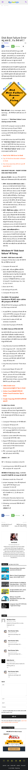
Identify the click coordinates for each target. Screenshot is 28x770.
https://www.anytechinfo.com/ (14, 544)
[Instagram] (7, 760)
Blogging (3, 593)
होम (2, 5)
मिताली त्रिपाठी (6, 43)
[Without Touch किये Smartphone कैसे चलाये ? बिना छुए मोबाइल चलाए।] (5, 598)
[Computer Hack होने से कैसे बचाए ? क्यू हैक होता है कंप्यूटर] (5, 605)
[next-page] (5, 611)
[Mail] (16, 760)
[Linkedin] (12, 760)
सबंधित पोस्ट (4, 564)
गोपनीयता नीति (13, 765)
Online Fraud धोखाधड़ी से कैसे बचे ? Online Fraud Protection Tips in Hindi (13, 393)
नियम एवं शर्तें (23, 765)
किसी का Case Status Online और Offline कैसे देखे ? (21, 526)
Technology (4, 571)
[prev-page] (2, 611)
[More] (23, 46)
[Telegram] (20, 760)
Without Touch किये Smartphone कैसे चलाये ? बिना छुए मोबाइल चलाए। (17, 598)
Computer (4, 579)
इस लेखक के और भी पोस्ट (14, 564)
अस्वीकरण (18, 765)
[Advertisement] (14, 22)
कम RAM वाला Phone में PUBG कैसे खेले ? (6, 525)
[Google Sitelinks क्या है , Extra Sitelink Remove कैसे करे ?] (5, 591)
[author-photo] (14, 540)
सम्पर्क (8, 765)
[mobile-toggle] (2, 2)
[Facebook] (3, 760)
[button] (26, 2)
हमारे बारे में (4, 765)
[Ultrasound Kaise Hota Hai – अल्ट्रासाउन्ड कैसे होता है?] (5, 570)
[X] (24, 760)
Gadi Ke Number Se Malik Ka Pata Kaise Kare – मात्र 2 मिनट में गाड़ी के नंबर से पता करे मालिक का (18, 584)
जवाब (7, 626)
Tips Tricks (6, 5)
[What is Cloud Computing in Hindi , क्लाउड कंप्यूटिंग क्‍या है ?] (5, 577)
